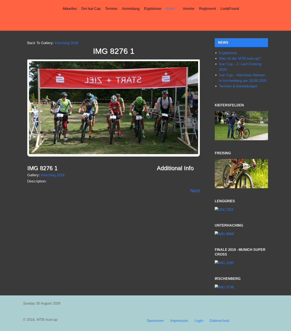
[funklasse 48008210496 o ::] (241, 173)
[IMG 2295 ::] (241, 263)
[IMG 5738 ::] (241, 287)
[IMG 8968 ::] (241, 234)
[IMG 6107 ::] (241, 125)
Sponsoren (155, 321)
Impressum (179, 321)
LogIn (198, 321)
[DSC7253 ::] (241, 209)
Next (195, 190)
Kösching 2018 (66, 43)
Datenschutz (220, 321)
